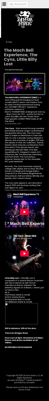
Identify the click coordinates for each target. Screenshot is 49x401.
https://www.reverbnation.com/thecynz (23, 190)
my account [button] (18, 4)
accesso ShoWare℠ (16, 380)
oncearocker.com (13, 123)
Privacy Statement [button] (30, 387)
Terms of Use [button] (24, 389)
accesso (30, 382)
